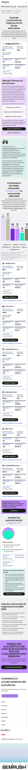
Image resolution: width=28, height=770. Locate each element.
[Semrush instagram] (3, 730)
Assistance (4, 713)
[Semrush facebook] (8, 730)
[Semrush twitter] (9, 730)
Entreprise (3, 709)
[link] (8, 7)
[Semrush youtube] (6, 730)
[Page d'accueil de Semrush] (5, 2)
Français (3, 724)
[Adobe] (3, 734)
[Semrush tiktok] (4, 730)
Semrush (3, 702)
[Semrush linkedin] (1, 730)
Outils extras (4, 705)
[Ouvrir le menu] (26, 2)
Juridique (3, 721)
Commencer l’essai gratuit (10, 696)
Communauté (4, 717)
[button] (19, 13)
